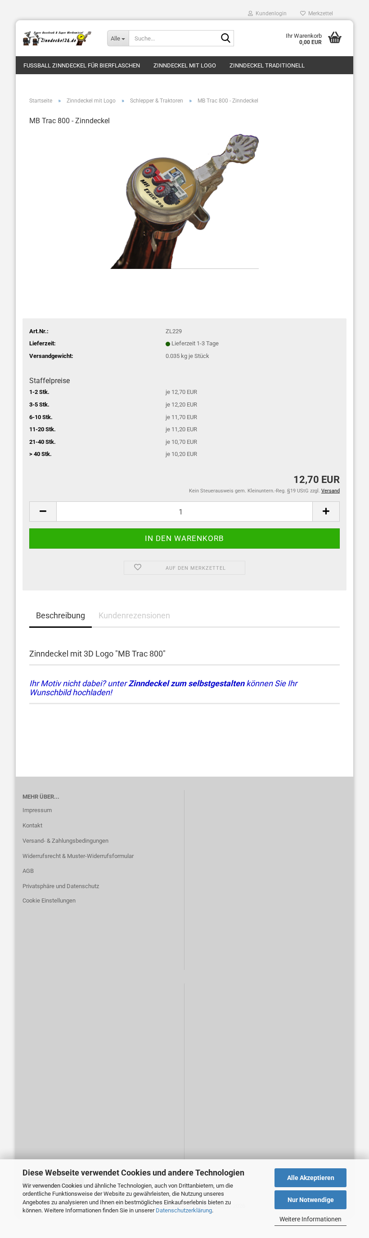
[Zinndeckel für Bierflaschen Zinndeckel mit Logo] (58, 38)
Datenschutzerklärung (184, 1210)
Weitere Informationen (310, 1219)
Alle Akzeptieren (310, 1177)
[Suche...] (225, 39)
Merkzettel (319, 13)
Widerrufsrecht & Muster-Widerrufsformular (78, 856)
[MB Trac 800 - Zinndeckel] (184, 201)
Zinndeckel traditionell (267, 65)
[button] (42, 511)
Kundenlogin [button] (270, 13)
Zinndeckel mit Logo (184, 65)
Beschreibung (60, 615)
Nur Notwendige (311, 1199)
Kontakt (32, 825)
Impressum (37, 810)
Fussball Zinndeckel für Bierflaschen (81, 65)
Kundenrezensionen (134, 615)
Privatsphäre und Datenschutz (60, 886)
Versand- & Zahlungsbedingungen (65, 840)
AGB (28, 870)
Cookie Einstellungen (49, 900)
